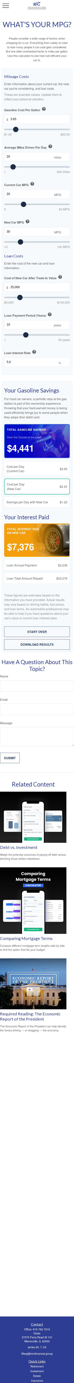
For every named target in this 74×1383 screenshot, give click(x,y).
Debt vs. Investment (18, 847)
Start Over (37, 632)
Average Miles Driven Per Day (28, 147)
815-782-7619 (41, 1329)
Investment (37, 1371)
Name (4, 676)
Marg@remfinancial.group (37, 1353)
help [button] (44, 109)
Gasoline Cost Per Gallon (25, 109)
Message (6, 723)
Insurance (37, 1380)
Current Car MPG (19, 184)
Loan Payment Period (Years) (28, 315)
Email (4, 699)
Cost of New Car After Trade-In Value (33, 277)
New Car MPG (17, 221)
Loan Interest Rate (20, 352)
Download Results (37, 644)
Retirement (37, 1366)
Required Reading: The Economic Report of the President (30, 1016)
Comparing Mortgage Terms (26, 938)
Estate (37, 1376)
